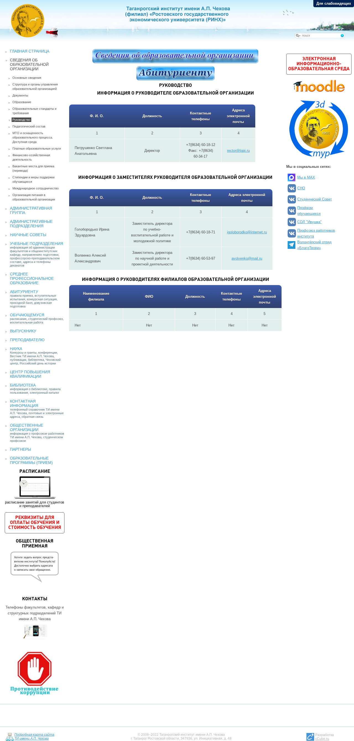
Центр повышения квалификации (30, 374)
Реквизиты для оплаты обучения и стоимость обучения (34, 523)
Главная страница (29, 51)
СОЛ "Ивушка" (309, 222)
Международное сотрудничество (35, 188)
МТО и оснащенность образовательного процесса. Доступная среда (32, 137)
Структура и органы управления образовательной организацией (35, 86)
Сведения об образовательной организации (29, 64)
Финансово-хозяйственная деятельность (31, 157)
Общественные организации (26, 427)
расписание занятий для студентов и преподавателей (34, 488)
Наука (16, 348)
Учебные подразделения (36, 243)
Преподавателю (27, 340)
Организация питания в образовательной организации (33, 197)
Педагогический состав (28, 126)
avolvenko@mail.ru (246, 258)
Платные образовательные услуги (36, 148)
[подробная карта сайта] (10, 736)
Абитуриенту (24, 291)
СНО (301, 188)
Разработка (324, 737)
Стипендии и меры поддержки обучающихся (33, 179)
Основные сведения (26, 77)
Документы (20, 95)
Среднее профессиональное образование (32, 278)
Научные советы (28, 235)
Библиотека (23, 385)
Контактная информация (24, 403)
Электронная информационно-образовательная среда (319, 64)
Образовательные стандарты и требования (34, 111)
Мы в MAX (306, 177)
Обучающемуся (27, 315)
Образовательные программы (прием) (31, 460)
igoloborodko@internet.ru (247, 232)
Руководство (21, 119)
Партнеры (20, 449)
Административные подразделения (31, 223)
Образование (21, 102)
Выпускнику (23, 331)
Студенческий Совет (314, 199)
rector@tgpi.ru (238, 150)
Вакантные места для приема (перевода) (33, 168)
